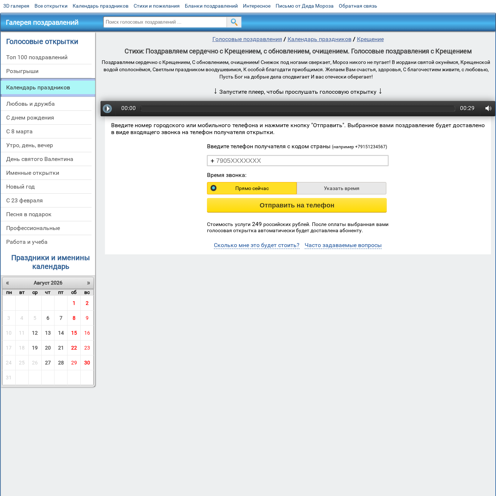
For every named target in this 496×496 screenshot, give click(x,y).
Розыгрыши (22, 71)
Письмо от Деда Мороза (305, 6)
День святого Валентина (39, 159)
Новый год (20, 186)
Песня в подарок (29, 214)
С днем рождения (30, 117)
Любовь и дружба (30, 103)
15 (74, 333)
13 (48, 333)
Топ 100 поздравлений (37, 57)
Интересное (257, 6)
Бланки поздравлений (211, 6)
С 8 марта (19, 131)
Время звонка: (227, 175)
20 (48, 348)
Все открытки (51, 6)
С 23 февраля (24, 200)
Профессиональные (33, 228)
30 (87, 363)
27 (48, 363)
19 (35, 348)
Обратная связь (358, 6)
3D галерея (16, 6)
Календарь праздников (101, 6)
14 (61, 333)
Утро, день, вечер (29, 145)
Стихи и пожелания (157, 6)
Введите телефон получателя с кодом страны (297, 146)
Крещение (370, 39)
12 (35, 333)
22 (74, 348)
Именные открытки (32, 172)
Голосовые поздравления (247, 39)
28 (61, 363)
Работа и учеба (27, 241)
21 (61, 348)
